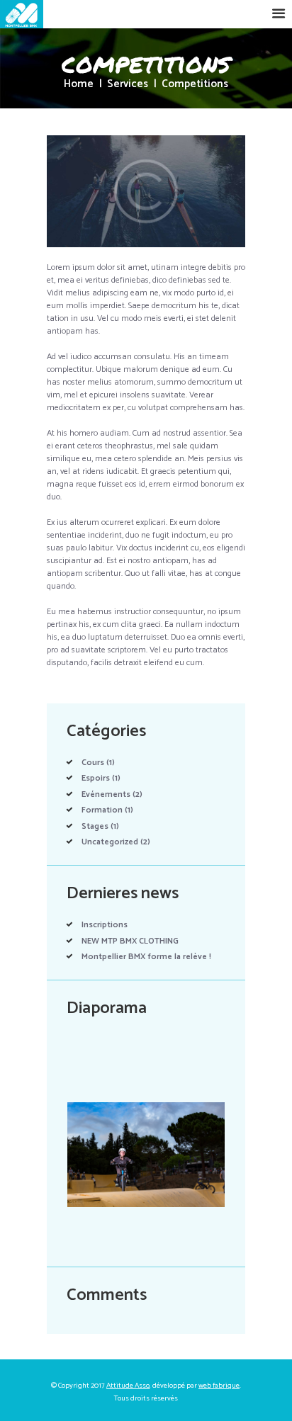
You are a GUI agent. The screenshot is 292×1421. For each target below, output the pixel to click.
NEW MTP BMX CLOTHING (130, 941)
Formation (102, 810)
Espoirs (96, 778)
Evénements (106, 794)
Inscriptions (105, 925)
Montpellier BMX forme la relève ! (146, 956)
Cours (93, 762)
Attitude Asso (128, 1385)
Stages (95, 826)
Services (127, 85)
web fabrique (219, 1385)
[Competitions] (146, 191)
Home (79, 85)
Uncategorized (110, 842)
